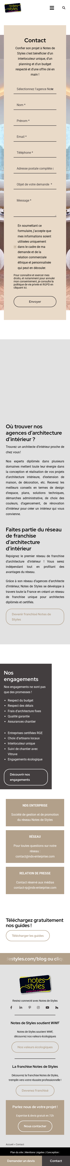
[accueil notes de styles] (13, 3)
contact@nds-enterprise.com (35, 856)
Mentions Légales (35, 1152)
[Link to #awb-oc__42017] (63, 7)
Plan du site (16, 1152)
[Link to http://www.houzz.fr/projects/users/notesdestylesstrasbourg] (56, 1007)
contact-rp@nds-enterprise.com (35, 887)
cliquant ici (20, 287)
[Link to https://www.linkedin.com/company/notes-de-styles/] (20, 1007)
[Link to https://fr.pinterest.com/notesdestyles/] (30, 1007)
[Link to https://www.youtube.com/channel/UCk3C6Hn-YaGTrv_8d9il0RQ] (47, 1007)
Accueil (9, 1144)
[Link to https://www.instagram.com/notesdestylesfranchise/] (38, 1007)
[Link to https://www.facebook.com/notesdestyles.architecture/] (11, 1007)
